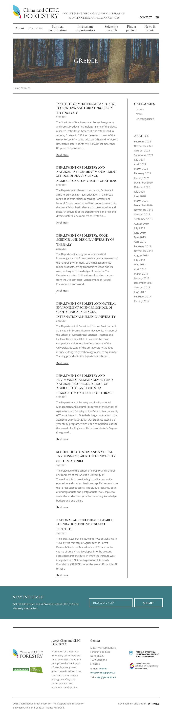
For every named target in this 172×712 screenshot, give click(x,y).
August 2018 (141, 255)
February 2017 (142, 296)
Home (16, 87)
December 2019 (143, 205)
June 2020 (140, 196)
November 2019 (143, 209)
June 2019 (140, 232)
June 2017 (140, 292)
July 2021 (139, 159)
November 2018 (143, 251)
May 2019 (140, 237)
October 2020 (142, 187)
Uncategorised (145, 119)
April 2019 (140, 241)
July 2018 (139, 260)
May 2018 (140, 264)
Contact (145, 17)
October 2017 (142, 287)
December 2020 (143, 182)
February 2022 (142, 141)
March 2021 (141, 168)
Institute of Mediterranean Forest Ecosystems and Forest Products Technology (86, 108)
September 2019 (143, 219)
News (139, 114)
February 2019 (142, 246)
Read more (62, 155)
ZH (157, 17)
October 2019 (142, 214)
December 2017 (143, 282)
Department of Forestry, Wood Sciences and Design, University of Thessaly (85, 240)
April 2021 (140, 164)
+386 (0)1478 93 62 (105, 677)
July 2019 (139, 228)
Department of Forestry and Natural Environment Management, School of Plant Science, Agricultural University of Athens (86, 174)
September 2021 (143, 155)
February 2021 (142, 173)
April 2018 (140, 269)
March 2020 (141, 200)
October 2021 (142, 150)
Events (140, 109)
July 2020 (139, 191)
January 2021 (141, 178)
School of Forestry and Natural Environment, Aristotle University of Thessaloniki (85, 456)
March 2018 (141, 273)
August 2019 (141, 223)
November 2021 (143, 146)
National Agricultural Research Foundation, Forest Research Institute (85, 524)
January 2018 (141, 278)
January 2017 (141, 301)
